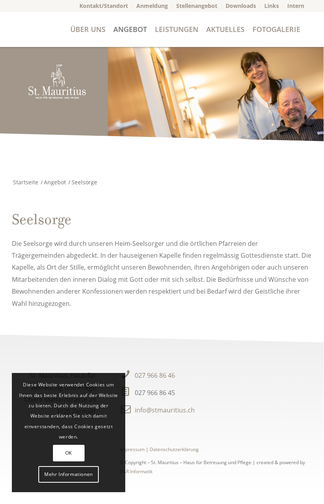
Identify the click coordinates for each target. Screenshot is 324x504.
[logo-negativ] (57, 81)
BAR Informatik (136, 471)
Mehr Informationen (68, 474)
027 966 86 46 (155, 375)
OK (68, 453)
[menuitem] (103, 6)
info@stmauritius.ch (165, 410)
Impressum (132, 449)
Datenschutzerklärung (174, 449)
